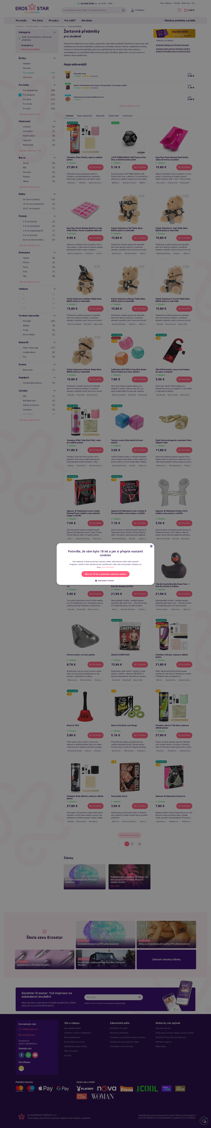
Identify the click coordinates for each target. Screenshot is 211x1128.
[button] (105, 580)
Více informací (108, 567)
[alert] (105, 564)
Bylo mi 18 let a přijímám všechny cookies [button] (105, 574)
